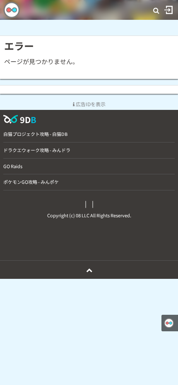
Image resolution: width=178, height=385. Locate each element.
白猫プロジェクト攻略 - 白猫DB (35, 134)
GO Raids (12, 166)
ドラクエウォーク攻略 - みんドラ (36, 150)
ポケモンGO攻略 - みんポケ (31, 181)
